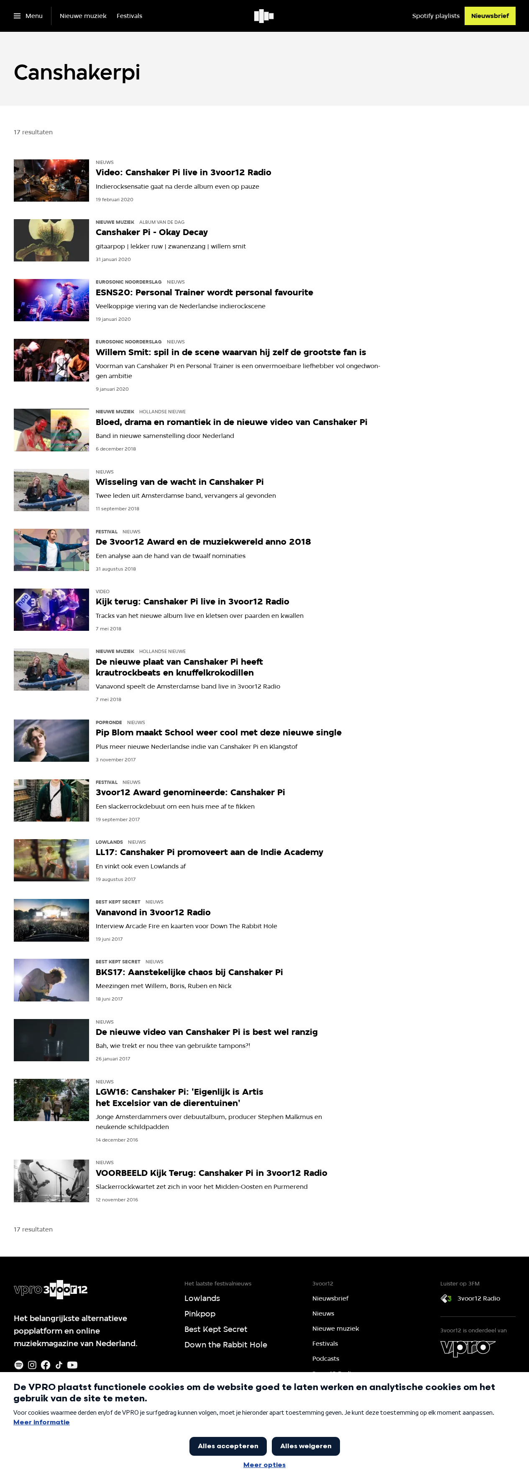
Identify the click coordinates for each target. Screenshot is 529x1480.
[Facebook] (46, 1365)
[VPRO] (468, 1349)
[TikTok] (59, 1365)
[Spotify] (19, 1365)
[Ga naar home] (264, 16)
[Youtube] (72, 1365)
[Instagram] (32, 1365)
